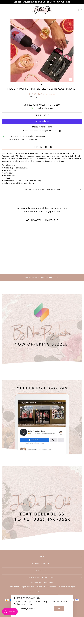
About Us (41, 571)
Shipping (33, 97)
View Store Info (32, 139)
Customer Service (41, 563)
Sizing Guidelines (42, 147)
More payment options (42, 127)
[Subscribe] (57, 592)
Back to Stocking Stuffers (44, 277)
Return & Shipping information (42, 189)
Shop (41, 556)
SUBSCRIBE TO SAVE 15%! (41, 578)
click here (45, 208)
